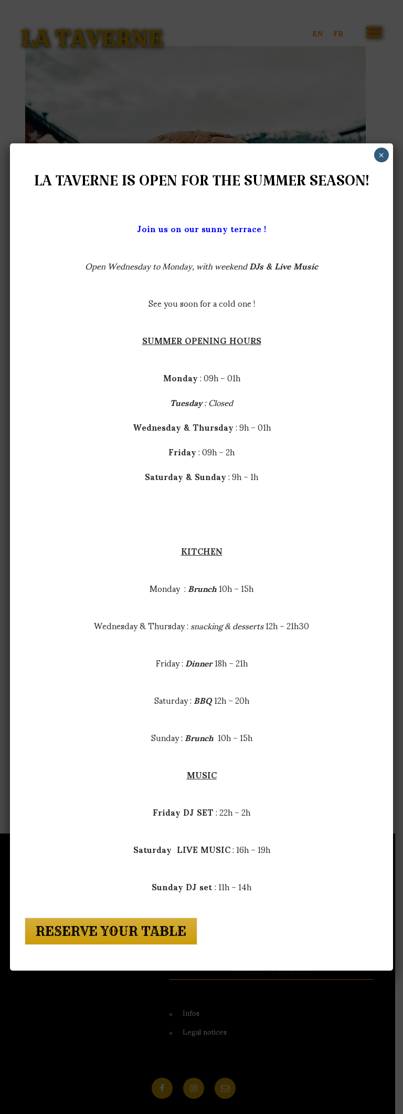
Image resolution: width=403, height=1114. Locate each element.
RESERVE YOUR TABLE (111, 931)
